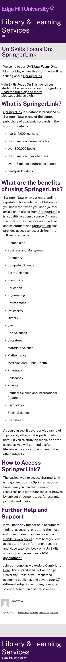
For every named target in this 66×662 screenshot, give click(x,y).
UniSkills (54, 612)
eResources (23, 612)
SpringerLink (32, 76)
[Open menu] (4, 36)
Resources (44, 612)
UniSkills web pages (17, 539)
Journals (34, 612)
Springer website (45, 482)
